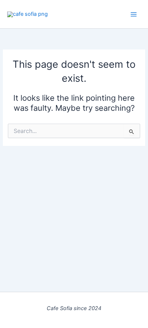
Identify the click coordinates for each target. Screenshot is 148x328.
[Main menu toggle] (133, 14)
